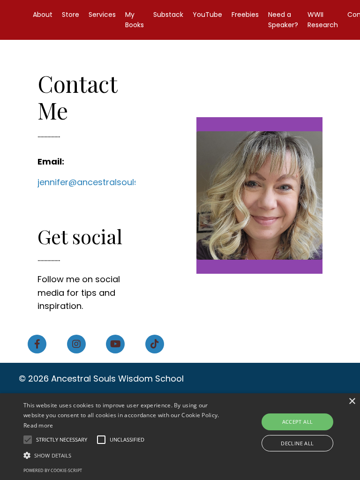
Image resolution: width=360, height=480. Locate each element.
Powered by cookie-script (52, 470)
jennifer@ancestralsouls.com (98, 182)
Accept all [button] (297, 421)
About (42, 14)
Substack (168, 14)
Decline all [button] (297, 443)
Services (102, 14)
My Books (134, 20)
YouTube (207, 14)
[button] (125, 455)
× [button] (351, 401)
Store (70, 14)
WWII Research (323, 20)
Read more (38, 425)
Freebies (245, 14)
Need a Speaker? (283, 20)
